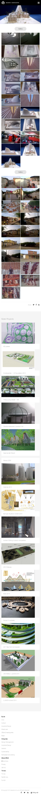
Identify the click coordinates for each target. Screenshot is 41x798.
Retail (3, 735)
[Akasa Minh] (10, 2)
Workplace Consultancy (8, 755)
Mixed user (4, 729)
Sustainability (5, 751)
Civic (2, 720)
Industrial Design (6, 726)
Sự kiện (3, 780)
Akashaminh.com (15, 790)
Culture (3, 723)
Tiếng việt (35, 792)
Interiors (3, 748)
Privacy (3, 764)
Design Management (7, 742)
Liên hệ (3, 767)
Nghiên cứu (4, 777)
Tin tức (3, 774)
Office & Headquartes (7, 732)
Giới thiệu (4, 761)
